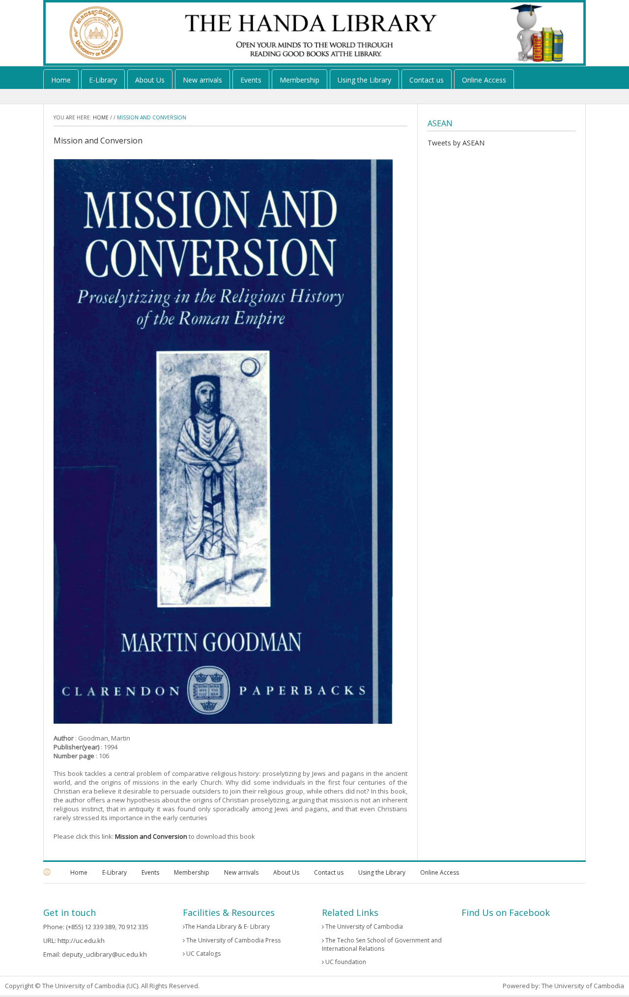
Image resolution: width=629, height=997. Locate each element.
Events (250, 80)
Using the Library (364, 80)
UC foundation (345, 962)
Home (61, 80)
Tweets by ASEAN (456, 142)
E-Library (103, 80)
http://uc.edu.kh (81, 940)
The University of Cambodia (363, 926)
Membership (299, 80)
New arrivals (202, 80)
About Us (150, 80)
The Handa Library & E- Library (227, 926)
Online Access (484, 80)
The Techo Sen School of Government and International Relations (382, 944)
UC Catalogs (203, 953)
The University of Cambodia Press (233, 940)
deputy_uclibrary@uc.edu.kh (104, 954)
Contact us (426, 80)
